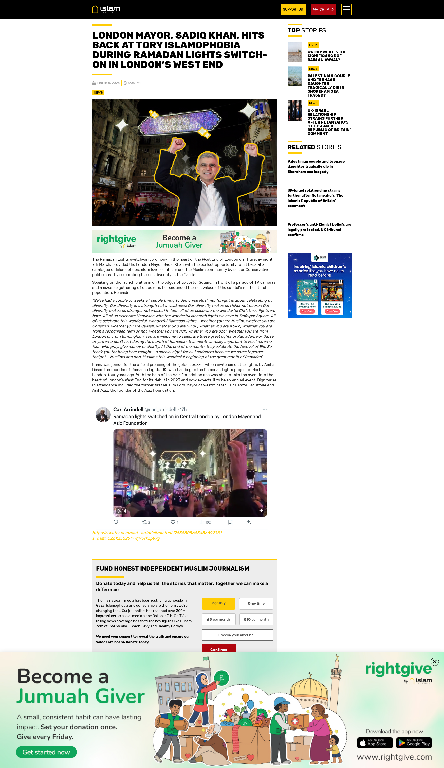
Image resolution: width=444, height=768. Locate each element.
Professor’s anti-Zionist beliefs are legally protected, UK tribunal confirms (319, 229)
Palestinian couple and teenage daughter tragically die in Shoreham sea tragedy (329, 85)
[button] (435, 662)
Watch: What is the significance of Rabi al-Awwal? (327, 56)
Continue (218, 649)
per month (218, 619)
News (98, 92)
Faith (313, 44)
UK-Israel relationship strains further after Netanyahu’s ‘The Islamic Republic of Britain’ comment (329, 122)
